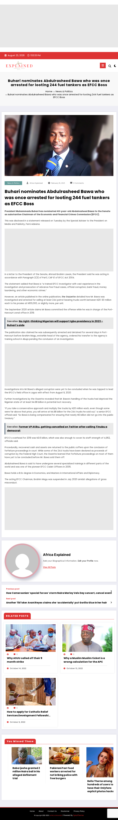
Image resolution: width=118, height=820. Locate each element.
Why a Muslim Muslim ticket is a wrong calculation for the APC (84, 660)
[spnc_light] (115, 66)
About (41, 811)
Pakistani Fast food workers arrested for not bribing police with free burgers (28, 773)
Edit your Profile (85, 561)
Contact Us (52, 811)
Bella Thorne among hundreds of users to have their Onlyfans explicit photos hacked (67, 786)
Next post (11, 599)
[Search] (110, 66)
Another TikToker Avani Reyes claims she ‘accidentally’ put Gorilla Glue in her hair (56, 602)
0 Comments (78, 183)
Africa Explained (36, 183)
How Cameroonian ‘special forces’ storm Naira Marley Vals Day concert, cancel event (59, 593)
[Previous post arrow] (111, 591)
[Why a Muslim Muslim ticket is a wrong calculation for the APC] (87, 637)
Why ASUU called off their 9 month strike (24, 660)
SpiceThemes (78, 815)
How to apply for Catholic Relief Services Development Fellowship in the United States (28, 713)
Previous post (13, 589)
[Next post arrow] (111, 602)
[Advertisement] (59, 26)
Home (32, 811)
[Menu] (103, 65)
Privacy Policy (79, 811)
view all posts (49, 567)
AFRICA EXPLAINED (56, 815)
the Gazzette (68, 296)
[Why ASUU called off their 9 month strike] (31, 637)
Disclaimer (65, 811)
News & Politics (13, 183)
